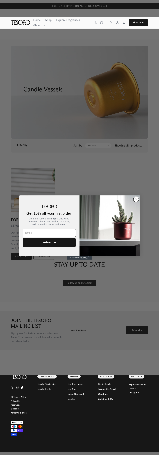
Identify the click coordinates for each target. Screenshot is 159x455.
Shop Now (138, 22)
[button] (111, 22)
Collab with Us (105, 398)
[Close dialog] (136, 199)
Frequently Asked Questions (107, 391)
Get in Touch (104, 384)
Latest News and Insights (76, 396)
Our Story (73, 388)
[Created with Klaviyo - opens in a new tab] (79, 258)
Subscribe (49, 242)
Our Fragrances (75, 384)
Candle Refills (44, 388)
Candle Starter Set (46, 384)
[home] (19, 377)
